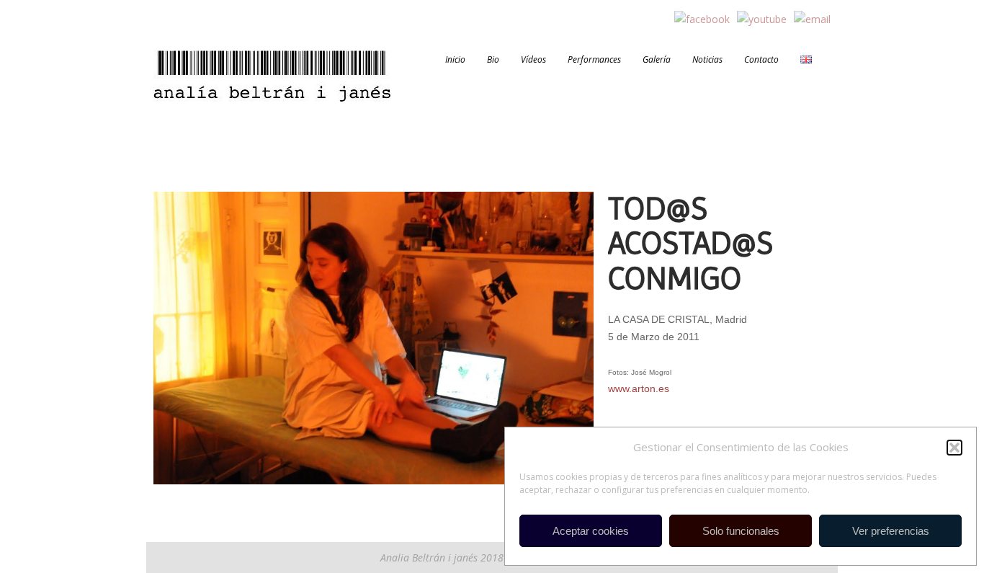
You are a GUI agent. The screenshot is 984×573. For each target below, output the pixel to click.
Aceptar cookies (591, 531)
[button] (954, 447)
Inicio (455, 59)
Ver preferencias (890, 531)
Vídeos (533, 59)
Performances (594, 59)
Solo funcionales (740, 531)
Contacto (761, 59)
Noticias (707, 59)
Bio (493, 59)
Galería (657, 59)
